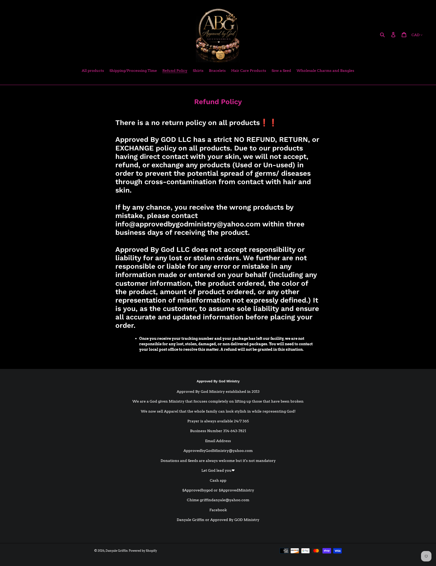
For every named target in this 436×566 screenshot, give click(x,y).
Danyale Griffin (117, 550)
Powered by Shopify (143, 550)
